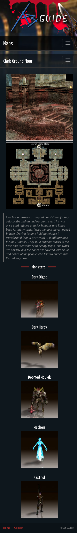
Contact (18, 528)
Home (6, 528)
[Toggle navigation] (68, 43)
